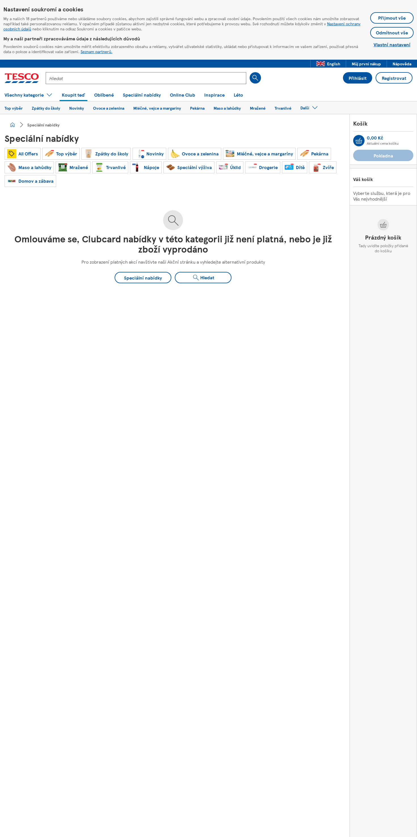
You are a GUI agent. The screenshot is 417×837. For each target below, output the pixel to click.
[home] (12, 124)
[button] (328, 64)
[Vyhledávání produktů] (255, 78)
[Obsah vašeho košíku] (359, 140)
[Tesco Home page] (22, 78)
